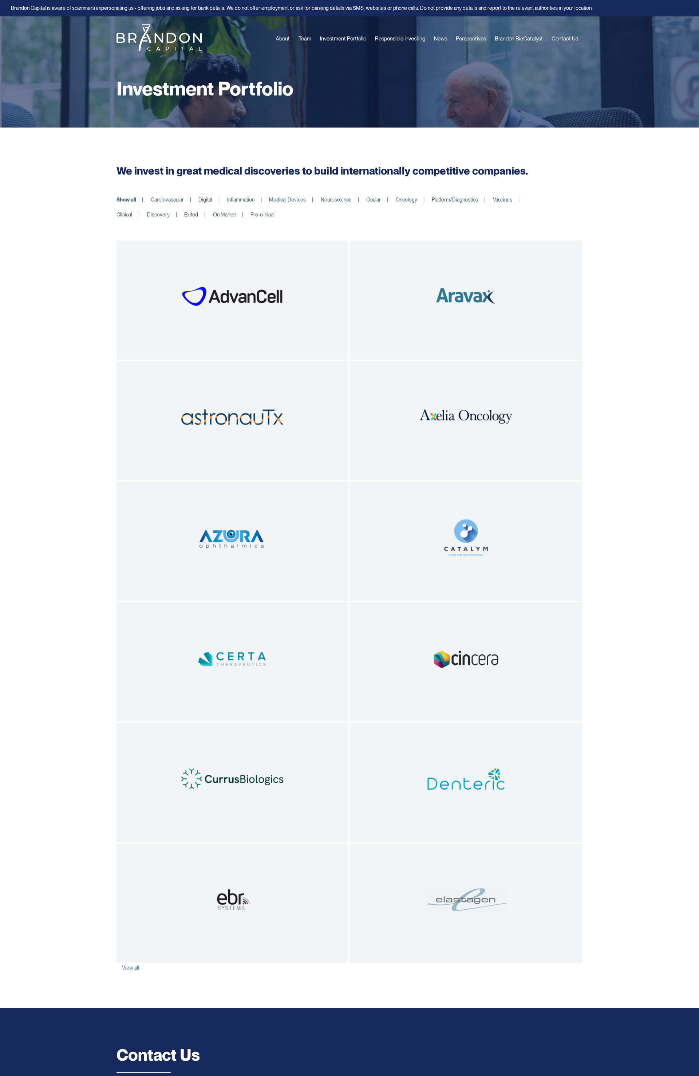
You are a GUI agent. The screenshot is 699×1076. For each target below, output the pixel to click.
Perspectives (471, 38)
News (440, 38)
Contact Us (565, 38)
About (283, 38)
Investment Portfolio (343, 38)
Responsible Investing (400, 38)
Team (305, 38)
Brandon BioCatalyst (519, 38)
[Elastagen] (466, 899)
